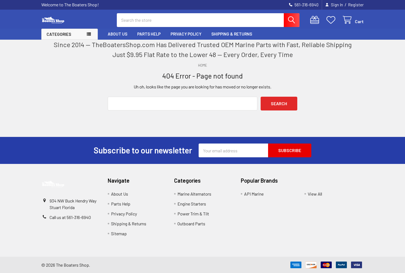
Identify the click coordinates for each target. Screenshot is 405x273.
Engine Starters (191, 203)
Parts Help (149, 33)
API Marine (254, 193)
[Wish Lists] (332, 20)
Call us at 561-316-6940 (70, 217)
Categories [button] (59, 34)
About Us (117, 33)
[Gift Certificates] (315, 20)
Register (356, 4)
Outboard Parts (191, 223)
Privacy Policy (186, 33)
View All (315, 193)
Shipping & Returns (231, 33)
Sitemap (119, 233)
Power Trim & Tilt (193, 213)
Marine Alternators (194, 193)
